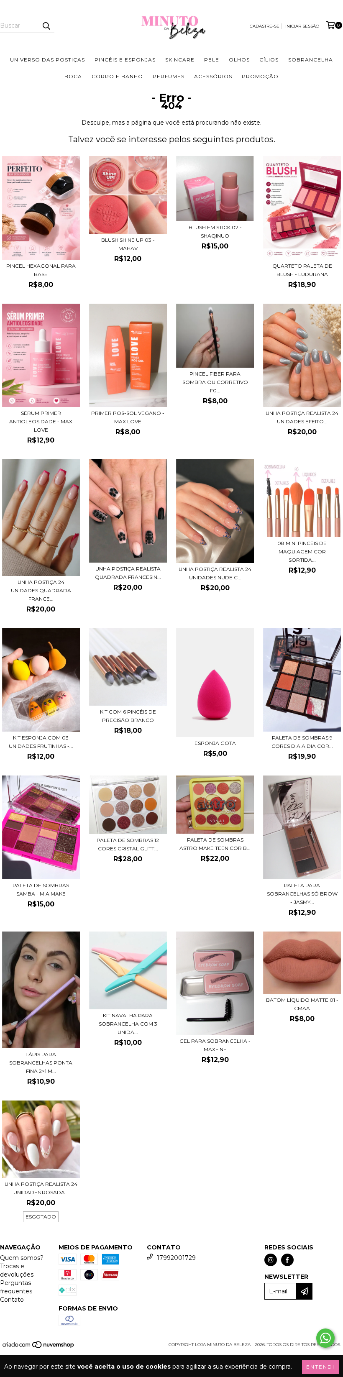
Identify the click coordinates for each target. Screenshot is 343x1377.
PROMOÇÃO (260, 76)
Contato (12, 1299)
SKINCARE (180, 59)
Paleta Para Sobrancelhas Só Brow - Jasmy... (302, 893)
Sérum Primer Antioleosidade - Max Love (40, 421)
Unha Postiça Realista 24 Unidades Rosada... (41, 1188)
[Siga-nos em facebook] (287, 1260)
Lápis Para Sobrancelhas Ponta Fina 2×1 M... (40, 1062)
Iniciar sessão (302, 26)
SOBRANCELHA (310, 59)
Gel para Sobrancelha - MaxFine (215, 1045)
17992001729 (176, 1258)
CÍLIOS (269, 59)
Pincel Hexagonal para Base (41, 270)
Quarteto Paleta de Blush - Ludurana (302, 270)
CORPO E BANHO (117, 76)
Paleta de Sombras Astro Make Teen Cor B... (215, 844)
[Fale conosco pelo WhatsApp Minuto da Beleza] (325, 1338)
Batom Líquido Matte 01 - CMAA (302, 1004)
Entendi (320, 1367)
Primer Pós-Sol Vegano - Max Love (127, 417)
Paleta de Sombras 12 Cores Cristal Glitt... (128, 844)
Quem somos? (22, 1258)
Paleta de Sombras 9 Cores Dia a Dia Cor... (302, 742)
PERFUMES (168, 76)
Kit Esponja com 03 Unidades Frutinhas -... (41, 742)
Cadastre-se (264, 26)
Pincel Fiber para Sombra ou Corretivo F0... (215, 382)
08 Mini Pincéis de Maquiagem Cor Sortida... (302, 551)
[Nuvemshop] (38, 1347)
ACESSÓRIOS (213, 76)
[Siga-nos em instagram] (270, 1260)
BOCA (73, 76)
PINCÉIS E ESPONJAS (125, 59)
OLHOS (239, 59)
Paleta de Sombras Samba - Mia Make (41, 889)
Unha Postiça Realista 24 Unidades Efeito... (302, 417)
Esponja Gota (215, 743)
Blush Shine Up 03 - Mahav (128, 244)
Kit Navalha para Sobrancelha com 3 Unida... (128, 1023)
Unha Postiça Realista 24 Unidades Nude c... (215, 573)
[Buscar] (46, 25)
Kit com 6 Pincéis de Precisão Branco (128, 716)
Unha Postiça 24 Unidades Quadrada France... (41, 590)
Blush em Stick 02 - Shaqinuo (215, 231)
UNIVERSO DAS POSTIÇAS (47, 59)
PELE (211, 59)
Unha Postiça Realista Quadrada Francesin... (128, 573)
